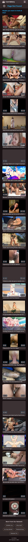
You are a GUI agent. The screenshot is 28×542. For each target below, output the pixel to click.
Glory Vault (19, 525)
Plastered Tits (14, 533)
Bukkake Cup (9, 525)
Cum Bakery (10, 2)
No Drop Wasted (8, 529)
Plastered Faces (20, 529)
